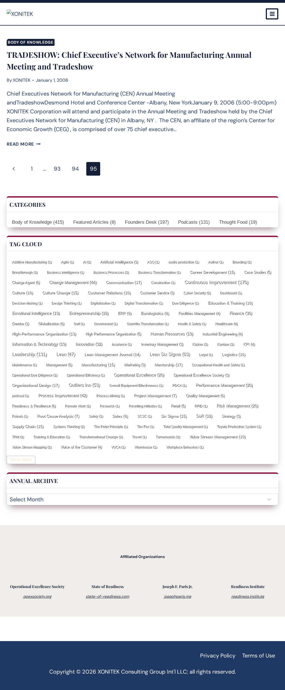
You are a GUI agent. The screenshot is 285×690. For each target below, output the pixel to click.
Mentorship (168, 364)
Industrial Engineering (222, 334)
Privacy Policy (217, 655)
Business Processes (111, 272)
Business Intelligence (65, 272)
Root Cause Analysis (58, 416)
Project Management (155, 395)
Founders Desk (147, 222)
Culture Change (60, 292)
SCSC (144, 416)
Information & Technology (39, 344)
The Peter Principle (111, 427)
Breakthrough (25, 272)
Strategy (231, 416)
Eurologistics (155, 313)
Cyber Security (197, 293)
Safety (96, 416)
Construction (163, 283)
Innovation (88, 344)
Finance (240, 313)
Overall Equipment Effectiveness (136, 385)
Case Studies (257, 272)
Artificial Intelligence (119, 262)
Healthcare (226, 324)
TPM (18, 437)
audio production (183, 262)
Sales (120, 416)
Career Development (212, 272)
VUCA (118, 447)
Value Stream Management (217, 436)
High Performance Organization (113, 334)
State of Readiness (108, 586)
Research (109, 406)
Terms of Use (258, 655)
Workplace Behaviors (184, 447)
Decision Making (27, 303)
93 (57, 168)
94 (75, 168)
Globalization (51, 324)
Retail (178, 406)
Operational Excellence (139, 375)
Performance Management (224, 385)
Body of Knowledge (30, 42)
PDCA (179, 385)
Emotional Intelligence (36, 313)
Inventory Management (162, 344)
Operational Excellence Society (201, 375)
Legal (206, 355)
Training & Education (51, 437)
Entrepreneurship (89, 313)
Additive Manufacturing (32, 262)
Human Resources (171, 334)
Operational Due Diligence (34, 375)
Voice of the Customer (81, 447)
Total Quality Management (185, 427)
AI (87, 262)
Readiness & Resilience (34, 406)
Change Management (73, 282)
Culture (22, 292)
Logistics (233, 354)
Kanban (225, 344)
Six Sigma (174, 416)
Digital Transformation (143, 303)
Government (105, 324)
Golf (79, 324)
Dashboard (231, 293)
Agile (67, 262)
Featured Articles (94, 222)
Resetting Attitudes (145, 406)
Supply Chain (28, 426)
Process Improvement (62, 395)
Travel (139, 437)
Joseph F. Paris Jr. (178, 586)
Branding (241, 262)
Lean (65, 354)
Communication (124, 282)
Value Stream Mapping (31, 447)
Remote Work (77, 406)
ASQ (153, 262)
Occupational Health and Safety (218, 365)
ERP (125, 313)
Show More (21, 459)
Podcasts (194, 222)
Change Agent (26, 282)
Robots (20, 416)
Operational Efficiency (86, 375)
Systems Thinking (69, 427)
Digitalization (102, 303)
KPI (249, 344)
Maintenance (24, 365)
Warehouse (145, 447)
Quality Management (205, 395)
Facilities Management (199, 313)
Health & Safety (192, 324)
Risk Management (237, 405)
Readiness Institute (248, 586)
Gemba (20, 324)
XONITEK (21, 80)
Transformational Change (101, 437)
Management (59, 365)
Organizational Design (35, 385)
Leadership (29, 354)
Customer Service (157, 293)
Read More (24, 144)
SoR (204, 416)
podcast (20, 396)
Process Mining (110, 396)
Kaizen (200, 344)
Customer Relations (109, 292)
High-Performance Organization (44, 334)
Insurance (122, 344)
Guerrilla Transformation (147, 324)
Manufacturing (98, 364)
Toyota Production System (239, 427)
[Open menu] (272, 13)
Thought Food (238, 222)
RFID (201, 406)
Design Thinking (66, 303)
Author (215, 262)
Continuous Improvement (216, 282)
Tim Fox (145, 427)
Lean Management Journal (112, 354)
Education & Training (230, 303)
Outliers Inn (84, 385)
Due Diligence (185, 303)
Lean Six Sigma (169, 354)
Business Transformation (159, 272)
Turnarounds (168, 437)
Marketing (134, 365)
